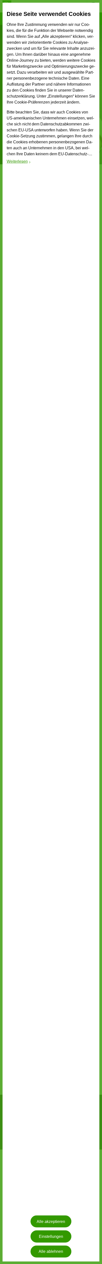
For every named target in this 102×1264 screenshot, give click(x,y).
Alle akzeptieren (51, 1221)
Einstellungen (51, 1236)
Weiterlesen (19, 162)
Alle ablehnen (51, 1251)
